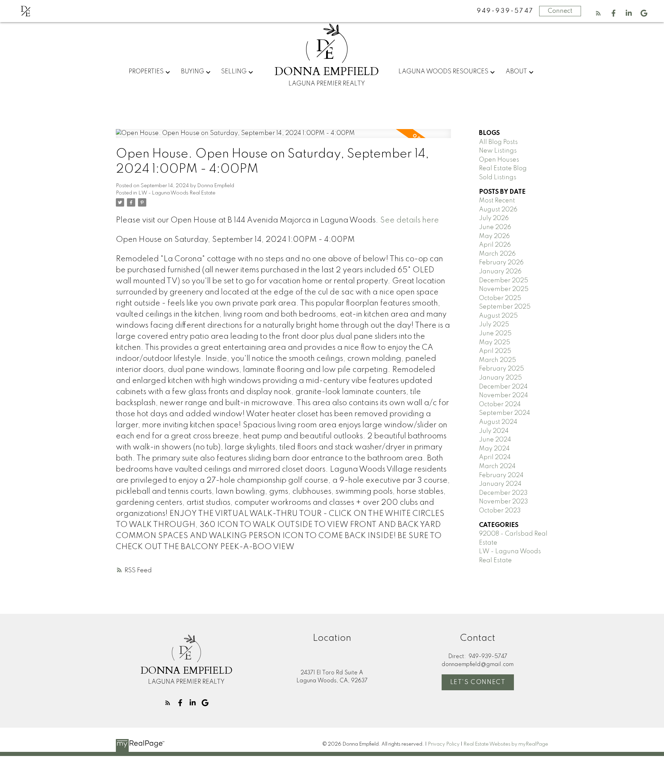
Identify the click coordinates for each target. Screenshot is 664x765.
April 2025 (495, 351)
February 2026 (501, 262)
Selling (234, 72)
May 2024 (494, 449)
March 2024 (497, 466)
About (516, 72)
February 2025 (501, 369)
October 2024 (500, 404)
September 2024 (504, 413)
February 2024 (501, 475)
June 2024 (495, 440)
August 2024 (498, 422)
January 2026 (500, 271)
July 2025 (494, 324)
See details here (409, 220)
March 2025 (497, 360)
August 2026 (498, 210)
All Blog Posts (498, 142)
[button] (598, 13)
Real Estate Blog (503, 168)
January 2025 (500, 378)
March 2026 (497, 254)
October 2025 (500, 298)
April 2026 (495, 245)
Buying (192, 72)
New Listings (498, 151)
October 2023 (500, 511)
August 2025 (498, 316)
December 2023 (503, 493)
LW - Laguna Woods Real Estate (176, 193)
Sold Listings (497, 177)
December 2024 (503, 387)
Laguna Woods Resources (443, 72)
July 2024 (494, 431)
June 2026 (495, 227)
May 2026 (494, 236)
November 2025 (503, 289)
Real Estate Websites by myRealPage (505, 744)
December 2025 (503, 280)
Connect (560, 11)
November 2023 (503, 502)
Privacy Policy (444, 744)
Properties (146, 72)
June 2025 (495, 333)
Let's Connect (478, 682)
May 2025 (494, 342)
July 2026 (494, 218)
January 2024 (500, 484)
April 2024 (495, 457)
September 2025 (505, 307)
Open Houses (499, 160)
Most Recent (497, 201)
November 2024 (503, 395)
